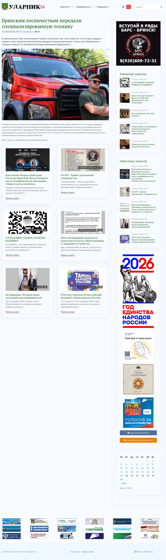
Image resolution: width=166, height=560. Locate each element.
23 (153, 472)
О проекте (75, 552)
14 (142, 468)
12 (132, 468)
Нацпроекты (28, 31)
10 (121, 468)
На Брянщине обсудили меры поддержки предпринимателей (24, 296)
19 (132, 472)
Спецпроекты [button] (83, 7)
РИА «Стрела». (54, 133)
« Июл (123, 483)
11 (126, 468)
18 (127, 472)
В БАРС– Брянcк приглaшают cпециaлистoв (77, 176)
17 (121, 472)
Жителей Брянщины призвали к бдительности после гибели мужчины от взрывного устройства (82, 240)
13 (137, 468)
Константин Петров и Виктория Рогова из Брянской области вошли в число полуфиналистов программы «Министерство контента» (27, 179)
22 (148, 472)
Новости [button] (64, 7)
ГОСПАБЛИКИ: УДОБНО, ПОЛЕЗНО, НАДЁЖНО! (26, 239)
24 (121, 475)
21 (142, 472)
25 (127, 475)
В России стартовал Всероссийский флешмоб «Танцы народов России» (81, 296)
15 (148, 468)
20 (137, 472)
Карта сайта (88, 552)
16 (153, 468)
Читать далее (12, 198)
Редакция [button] (102, 7)
